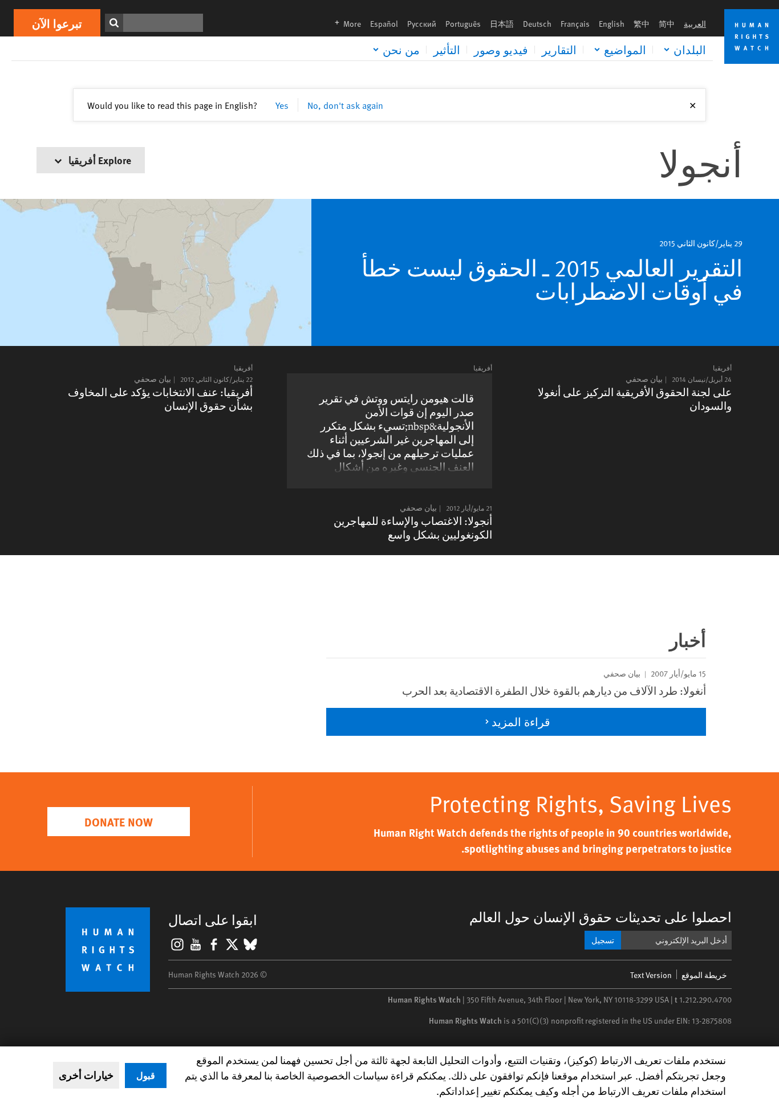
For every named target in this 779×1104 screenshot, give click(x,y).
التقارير (559, 50)
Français (575, 23)
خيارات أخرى (86, 1075)
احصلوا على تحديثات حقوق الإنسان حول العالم (600, 916)
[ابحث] (114, 23)
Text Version (651, 974)
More (344, 23)
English (611, 23)
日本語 (502, 23)
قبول (145, 1075)
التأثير (446, 50)
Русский (421, 23)
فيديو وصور (501, 50)
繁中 (642, 23)
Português (463, 23)
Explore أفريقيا (98, 160)
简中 (667, 23)
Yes (282, 105)
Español (384, 23)
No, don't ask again (345, 105)
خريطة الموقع (704, 974)
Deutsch (537, 23)
